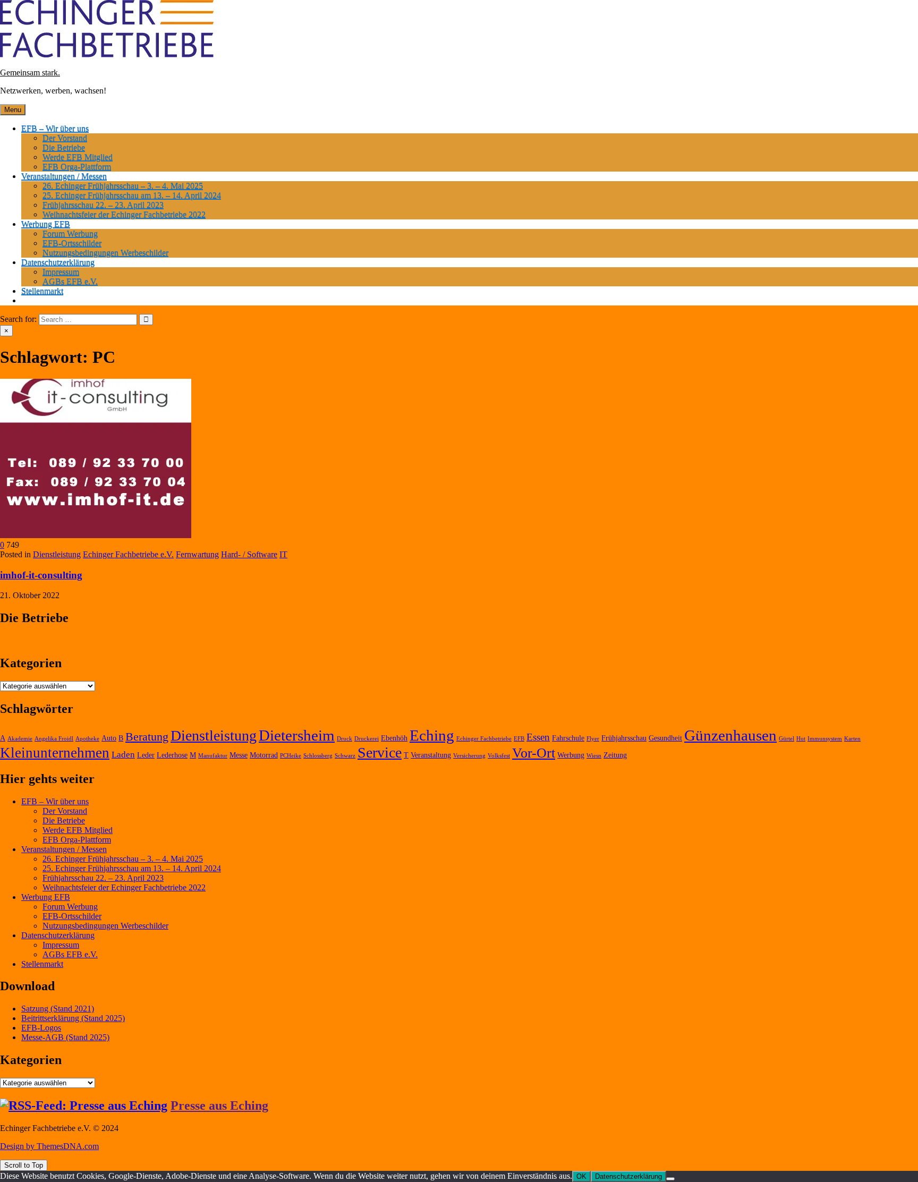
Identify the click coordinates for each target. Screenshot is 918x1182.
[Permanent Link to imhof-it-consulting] (95, 535)
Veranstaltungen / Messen (64, 176)
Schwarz (345, 756)
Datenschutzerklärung (58, 262)
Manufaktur (212, 756)
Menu (12, 110)
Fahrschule (568, 738)
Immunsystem (825, 739)
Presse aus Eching (219, 1105)
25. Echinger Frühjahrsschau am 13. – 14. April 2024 (131, 195)
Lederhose (172, 755)
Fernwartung (197, 554)
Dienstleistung (57, 554)
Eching (432, 735)
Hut (800, 739)
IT (283, 554)
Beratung (146, 736)
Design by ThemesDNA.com (49, 1146)
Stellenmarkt (42, 290)
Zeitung (615, 755)
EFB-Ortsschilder (71, 243)
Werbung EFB (45, 223)
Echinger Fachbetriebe (484, 739)
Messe (239, 755)
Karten (852, 739)
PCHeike (290, 756)
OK (581, 1176)
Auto (108, 738)
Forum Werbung (70, 233)
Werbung (570, 755)
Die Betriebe (63, 147)
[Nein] (670, 1178)
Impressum (60, 271)
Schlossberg (318, 756)
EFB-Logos (41, 1027)
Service (380, 752)
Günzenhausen (730, 735)
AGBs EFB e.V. (70, 281)
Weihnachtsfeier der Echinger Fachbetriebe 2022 (124, 214)
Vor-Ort (533, 753)
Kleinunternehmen (54, 753)
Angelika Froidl (54, 739)
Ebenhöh (394, 738)
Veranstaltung (431, 755)
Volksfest (499, 756)
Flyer (592, 739)
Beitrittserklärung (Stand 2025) (73, 1018)
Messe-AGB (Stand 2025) (65, 1037)
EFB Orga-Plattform (76, 166)
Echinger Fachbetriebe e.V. (128, 554)
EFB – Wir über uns (55, 128)
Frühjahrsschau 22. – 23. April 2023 (103, 204)
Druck (344, 739)
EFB (519, 739)
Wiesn (593, 756)
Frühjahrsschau (624, 738)
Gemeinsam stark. (30, 72)
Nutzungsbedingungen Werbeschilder (105, 252)
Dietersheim (297, 735)
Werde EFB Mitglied (77, 156)
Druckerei (366, 739)
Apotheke (87, 739)
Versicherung (469, 756)
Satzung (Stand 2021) (57, 1008)
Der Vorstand (64, 137)
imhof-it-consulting (41, 575)
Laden (123, 755)
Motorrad (264, 755)
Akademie (19, 739)
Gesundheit (665, 738)
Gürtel (786, 739)
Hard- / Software (249, 554)
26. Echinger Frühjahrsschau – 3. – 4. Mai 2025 (122, 185)
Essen (538, 737)
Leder (146, 755)
